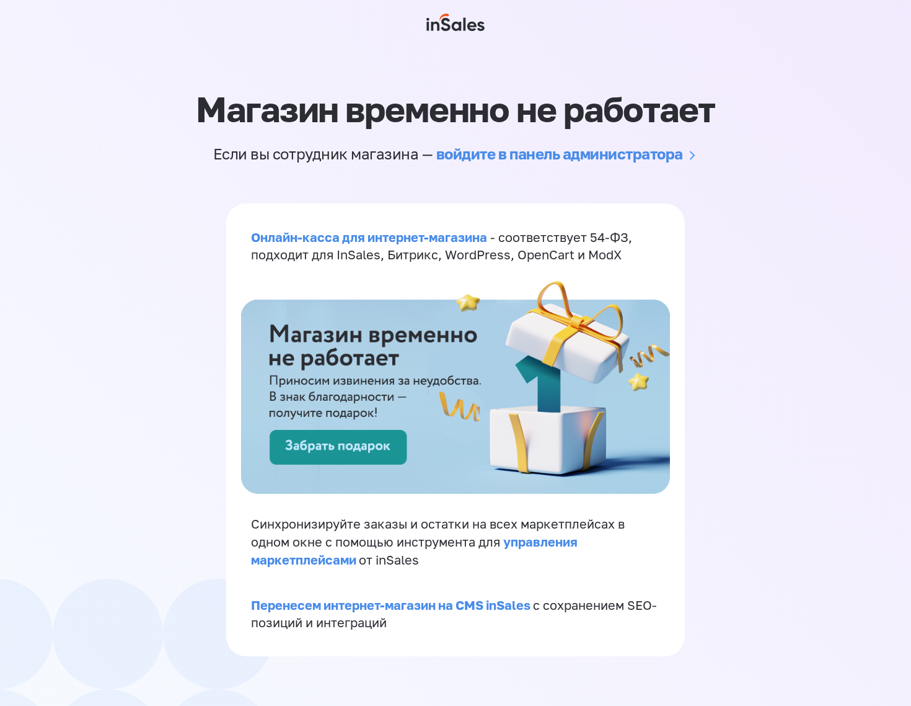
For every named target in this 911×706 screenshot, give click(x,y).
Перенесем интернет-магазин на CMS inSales (392, 604)
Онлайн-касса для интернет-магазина (369, 237)
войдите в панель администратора (559, 154)
